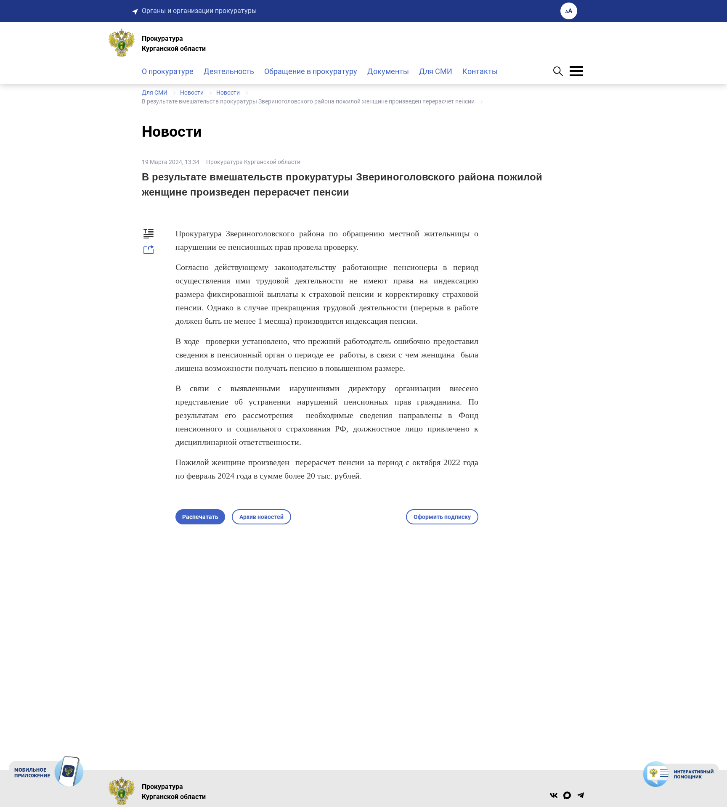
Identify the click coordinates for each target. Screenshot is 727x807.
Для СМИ (435, 71)
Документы (388, 71)
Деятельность (229, 71)
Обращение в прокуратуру (310, 71)
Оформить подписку (442, 516)
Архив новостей (261, 516)
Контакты (480, 71)
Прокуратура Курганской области (253, 162)
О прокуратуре (168, 71)
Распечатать (200, 516)
